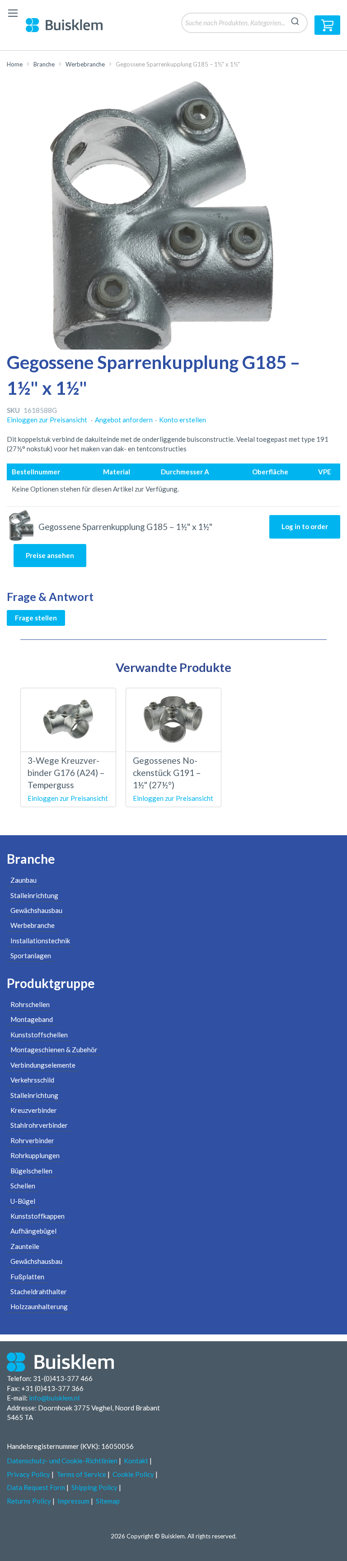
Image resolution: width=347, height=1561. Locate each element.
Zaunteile (24, 1246)
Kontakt (136, 1461)
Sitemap (108, 1501)
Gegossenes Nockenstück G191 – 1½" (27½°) (167, 772)
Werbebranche (85, 64)
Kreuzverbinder (33, 1110)
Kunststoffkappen (37, 1216)
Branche (44, 64)
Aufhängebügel (33, 1231)
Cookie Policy (133, 1474)
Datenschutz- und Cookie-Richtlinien (62, 1461)
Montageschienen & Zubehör (54, 1049)
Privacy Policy (28, 1474)
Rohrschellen (30, 1004)
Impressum (73, 1501)
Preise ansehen (50, 555)
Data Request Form (36, 1487)
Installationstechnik (40, 941)
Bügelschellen (31, 1171)
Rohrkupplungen (35, 1155)
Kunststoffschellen (39, 1035)
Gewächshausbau (36, 910)
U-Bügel (22, 1201)
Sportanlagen (30, 955)
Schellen (22, 1186)
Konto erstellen (182, 420)
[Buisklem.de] (71, 25)
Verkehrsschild (32, 1080)
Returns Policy (29, 1501)
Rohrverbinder (32, 1140)
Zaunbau (23, 880)
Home (15, 64)
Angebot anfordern (124, 420)
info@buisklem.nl (54, 1398)
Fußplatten (27, 1276)
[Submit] (295, 20)
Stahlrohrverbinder (39, 1125)
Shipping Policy (94, 1487)
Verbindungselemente (42, 1065)
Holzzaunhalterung (39, 1306)
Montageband (31, 1019)
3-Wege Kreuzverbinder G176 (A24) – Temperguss (66, 772)
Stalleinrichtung (34, 895)
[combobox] (244, 23)
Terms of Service (81, 1474)
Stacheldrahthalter (38, 1291)
